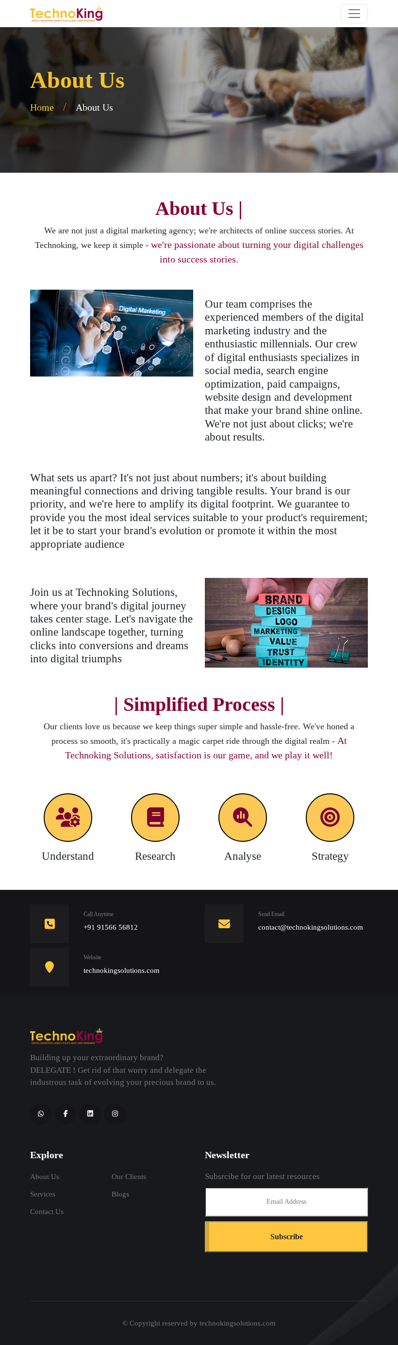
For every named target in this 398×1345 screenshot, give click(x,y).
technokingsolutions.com (237, 1323)
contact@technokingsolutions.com (310, 927)
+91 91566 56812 (110, 927)
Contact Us (47, 1211)
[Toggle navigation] (354, 13)
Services (42, 1194)
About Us (44, 1177)
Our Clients (129, 1177)
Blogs (120, 1194)
